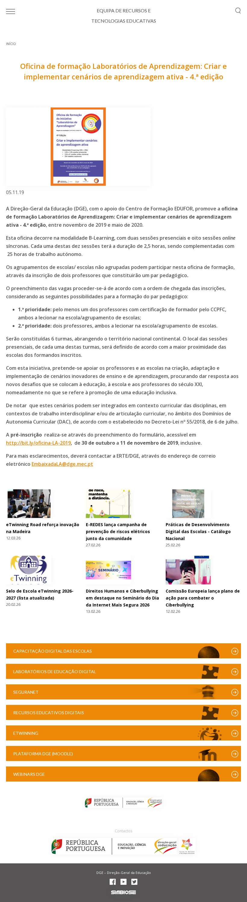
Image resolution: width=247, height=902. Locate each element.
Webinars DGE (29, 774)
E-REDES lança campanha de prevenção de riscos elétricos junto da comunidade (118, 531)
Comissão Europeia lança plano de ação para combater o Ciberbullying (203, 598)
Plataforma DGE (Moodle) (43, 753)
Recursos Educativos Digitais (48, 712)
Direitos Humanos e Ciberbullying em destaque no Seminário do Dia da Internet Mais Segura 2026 (122, 598)
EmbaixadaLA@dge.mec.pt (62, 464)
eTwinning (25, 733)
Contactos (123, 830)
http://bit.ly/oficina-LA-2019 (38, 443)
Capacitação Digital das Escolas (52, 651)
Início (11, 44)
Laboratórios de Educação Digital (54, 671)
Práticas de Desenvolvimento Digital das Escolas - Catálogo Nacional (198, 531)
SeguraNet (26, 692)
